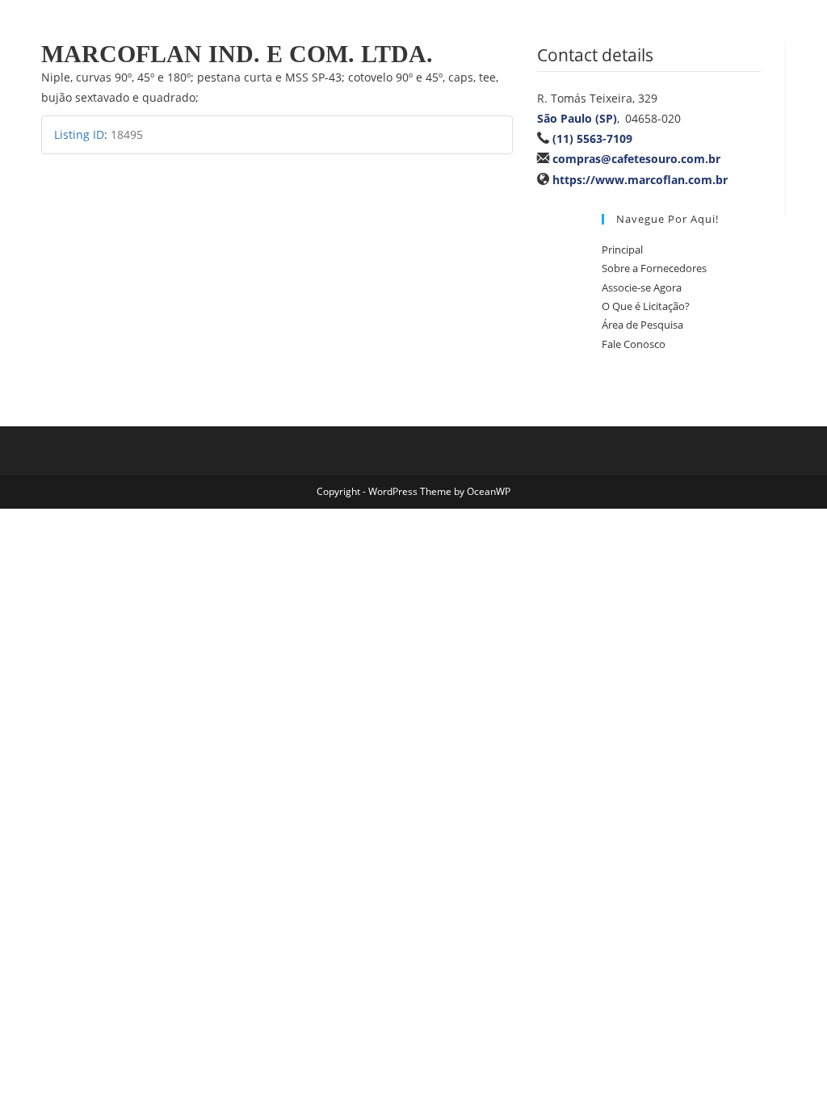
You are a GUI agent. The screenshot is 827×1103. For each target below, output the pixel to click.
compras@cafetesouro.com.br (636, 158)
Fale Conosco (633, 344)
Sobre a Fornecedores (654, 268)
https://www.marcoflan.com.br (640, 179)
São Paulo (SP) (577, 118)
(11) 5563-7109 (592, 138)
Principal (622, 249)
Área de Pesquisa (642, 324)
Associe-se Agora (642, 287)
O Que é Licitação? (646, 306)
